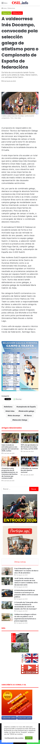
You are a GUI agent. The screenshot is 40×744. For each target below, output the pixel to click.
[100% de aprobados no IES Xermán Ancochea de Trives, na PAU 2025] (29, 438)
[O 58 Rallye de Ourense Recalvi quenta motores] (29, 461)
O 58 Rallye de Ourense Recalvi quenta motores (29, 470)
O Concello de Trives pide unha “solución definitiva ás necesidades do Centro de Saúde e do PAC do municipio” (26, 605)
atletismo (8, 407)
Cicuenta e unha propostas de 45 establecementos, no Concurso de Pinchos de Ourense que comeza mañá (10, 473)
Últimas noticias (20, 562)
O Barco (28, 415)
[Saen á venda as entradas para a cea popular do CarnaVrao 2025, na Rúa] (10, 438)
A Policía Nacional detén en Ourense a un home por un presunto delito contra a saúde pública (26, 593)
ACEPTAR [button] (28, 738)
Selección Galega (20, 420)
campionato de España (27, 407)
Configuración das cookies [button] (14, 738)
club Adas (10, 411)
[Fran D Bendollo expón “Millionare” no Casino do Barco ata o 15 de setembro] (7, 571)
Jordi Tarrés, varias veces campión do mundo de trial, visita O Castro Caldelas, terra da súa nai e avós (25, 581)
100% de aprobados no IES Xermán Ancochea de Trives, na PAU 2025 (29, 447)
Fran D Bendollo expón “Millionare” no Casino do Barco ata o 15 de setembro (26, 570)
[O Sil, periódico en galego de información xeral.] (20, 2)
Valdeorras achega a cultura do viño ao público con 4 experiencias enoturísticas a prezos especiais (25, 617)
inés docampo (14, 415)
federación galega (27, 411)
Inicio (4, 8)
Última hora (11, 8)
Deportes (6, 13)
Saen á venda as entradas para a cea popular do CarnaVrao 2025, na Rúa (10, 448)
